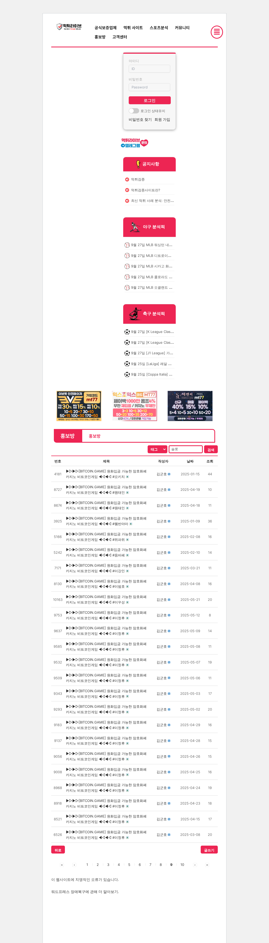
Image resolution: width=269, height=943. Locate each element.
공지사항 (150, 163)
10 (182, 864)
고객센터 (119, 36)
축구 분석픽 (154, 313)
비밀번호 (135, 79)
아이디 (134, 61)
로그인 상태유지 (153, 111)
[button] (162, 474)
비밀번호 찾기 (140, 119)
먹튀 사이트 (133, 27)
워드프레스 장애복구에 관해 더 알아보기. (85, 891)
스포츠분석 (159, 27)
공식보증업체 (106, 27)
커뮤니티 (182, 27)
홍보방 (100, 36)
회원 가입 (162, 119)
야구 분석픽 (154, 226)
